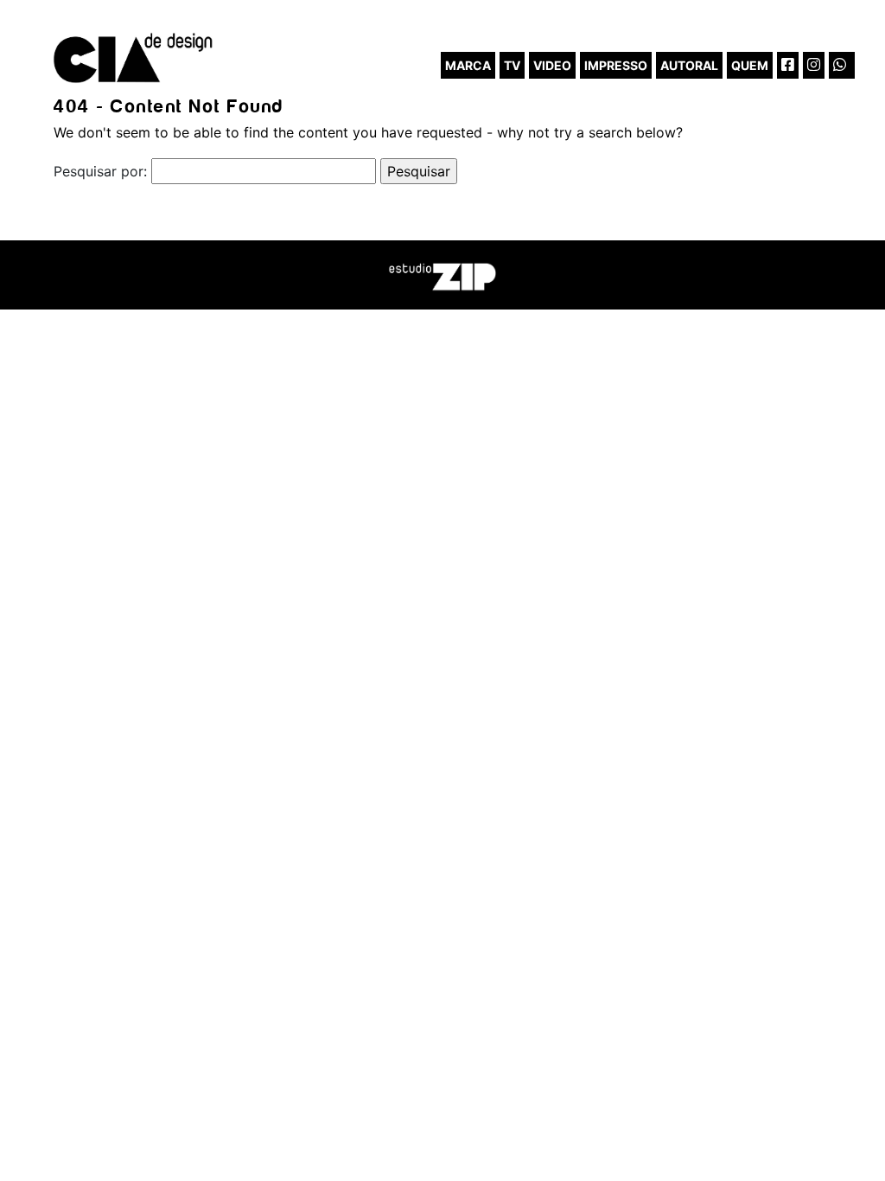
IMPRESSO (615, 65)
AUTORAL (689, 65)
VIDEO (552, 65)
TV (512, 65)
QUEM (749, 65)
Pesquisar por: (100, 171)
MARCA (468, 65)
